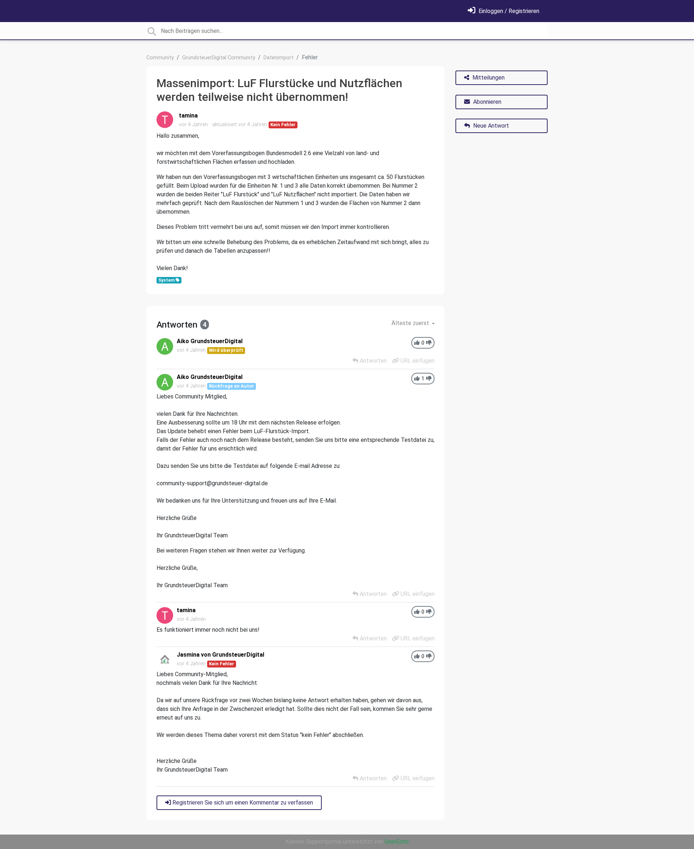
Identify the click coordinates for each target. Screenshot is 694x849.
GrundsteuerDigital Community (218, 58)
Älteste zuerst (410, 323)
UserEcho (397, 841)
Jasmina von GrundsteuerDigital (220, 654)
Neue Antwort (490, 125)
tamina (188, 115)
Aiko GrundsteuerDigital (210, 341)
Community (160, 58)
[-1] (429, 343)
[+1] (417, 343)
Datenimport (279, 58)
